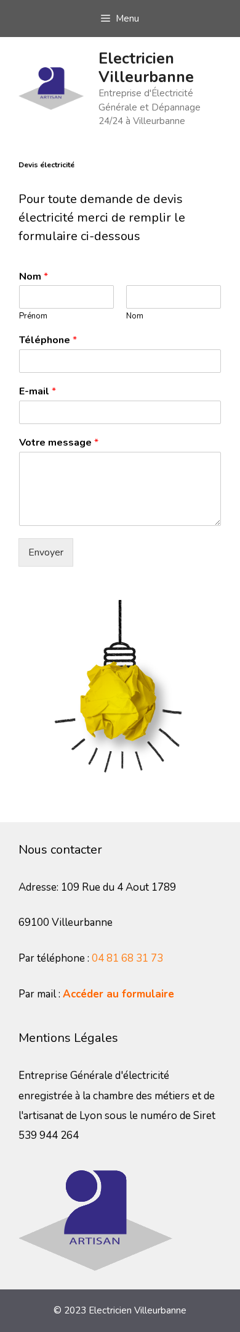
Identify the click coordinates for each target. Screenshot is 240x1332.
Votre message (58, 442)
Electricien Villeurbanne (146, 68)
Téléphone (48, 340)
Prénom (33, 316)
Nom (33, 276)
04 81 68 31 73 (127, 958)
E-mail (37, 391)
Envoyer (45, 552)
